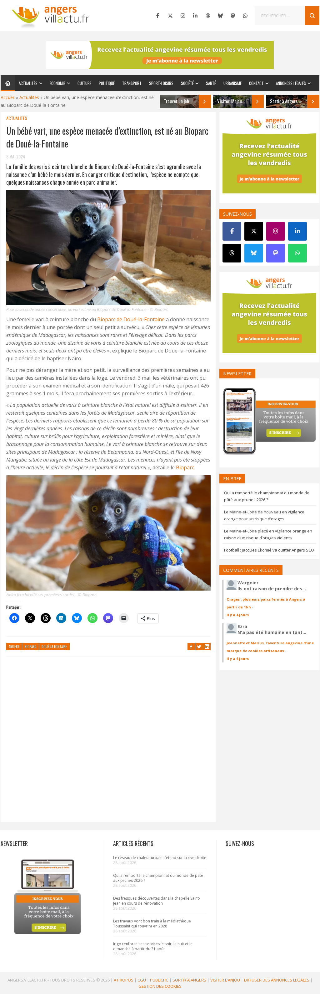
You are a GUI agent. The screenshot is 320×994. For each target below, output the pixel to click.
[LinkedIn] (195, 15)
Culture (84, 83)
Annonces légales (291, 83)
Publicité (159, 980)
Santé (211, 83)
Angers (14, 646)
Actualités (28, 83)
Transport (132, 83)
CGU (142, 980)
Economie (57, 83)
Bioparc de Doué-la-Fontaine (131, 319)
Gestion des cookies (160, 986)
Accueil (8, 97)
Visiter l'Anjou (225, 980)
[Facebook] (158, 15)
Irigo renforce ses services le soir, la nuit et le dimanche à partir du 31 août (152, 946)
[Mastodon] (233, 15)
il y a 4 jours (238, 614)
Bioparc (185, 467)
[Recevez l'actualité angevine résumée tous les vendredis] (160, 55)
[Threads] (208, 15)
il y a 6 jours (238, 658)
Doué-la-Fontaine (54, 646)
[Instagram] (183, 15)
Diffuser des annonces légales (276, 980)
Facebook (191, 646)
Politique (107, 83)
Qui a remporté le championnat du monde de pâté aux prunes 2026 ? (158, 878)
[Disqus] (108, 742)
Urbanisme (232, 83)
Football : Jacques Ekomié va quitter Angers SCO (269, 550)
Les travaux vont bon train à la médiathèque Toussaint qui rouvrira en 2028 (152, 923)
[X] (170, 15)
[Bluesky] (220, 15)
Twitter (199, 646)
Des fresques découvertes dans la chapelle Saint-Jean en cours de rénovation (156, 901)
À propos (123, 980)
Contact (256, 83)
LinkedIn (207, 646)
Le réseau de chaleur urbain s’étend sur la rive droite (159, 857)
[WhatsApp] (245, 15)
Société (187, 83)
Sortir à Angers (189, 980)
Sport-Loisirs (161, 83)
